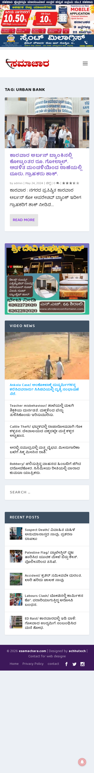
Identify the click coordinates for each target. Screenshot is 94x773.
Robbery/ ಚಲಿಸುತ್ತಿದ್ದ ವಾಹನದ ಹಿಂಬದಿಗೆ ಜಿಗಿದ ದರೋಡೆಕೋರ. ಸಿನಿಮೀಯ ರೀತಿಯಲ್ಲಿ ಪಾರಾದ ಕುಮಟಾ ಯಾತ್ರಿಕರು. (45, 469)
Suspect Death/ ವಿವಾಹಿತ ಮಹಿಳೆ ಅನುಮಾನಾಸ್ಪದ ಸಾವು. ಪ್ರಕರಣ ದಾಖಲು (50, 534)
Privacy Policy (33, 664)
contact (53, 664)
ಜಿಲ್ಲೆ (48, 183)
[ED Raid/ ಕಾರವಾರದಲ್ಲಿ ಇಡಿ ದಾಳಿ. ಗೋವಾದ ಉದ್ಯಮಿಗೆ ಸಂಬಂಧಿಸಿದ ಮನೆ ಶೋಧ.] (16, 622)
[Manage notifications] (82, 762)
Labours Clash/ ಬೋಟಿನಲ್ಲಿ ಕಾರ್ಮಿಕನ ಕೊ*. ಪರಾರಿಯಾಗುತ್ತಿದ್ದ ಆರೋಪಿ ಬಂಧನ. (54, 600)
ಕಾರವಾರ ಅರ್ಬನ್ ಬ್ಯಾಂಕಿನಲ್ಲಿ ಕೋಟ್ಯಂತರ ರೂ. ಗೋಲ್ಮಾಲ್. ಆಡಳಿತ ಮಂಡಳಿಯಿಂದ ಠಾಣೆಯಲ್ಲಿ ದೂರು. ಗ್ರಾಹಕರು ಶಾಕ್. (46, 165)
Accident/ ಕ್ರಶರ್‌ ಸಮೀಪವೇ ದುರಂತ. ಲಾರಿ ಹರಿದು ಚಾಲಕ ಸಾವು (53, 578)
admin (18, 183)
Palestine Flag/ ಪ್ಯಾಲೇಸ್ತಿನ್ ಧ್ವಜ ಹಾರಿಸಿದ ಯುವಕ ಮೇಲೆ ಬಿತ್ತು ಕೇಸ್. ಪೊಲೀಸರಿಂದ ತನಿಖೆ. (51, 557)
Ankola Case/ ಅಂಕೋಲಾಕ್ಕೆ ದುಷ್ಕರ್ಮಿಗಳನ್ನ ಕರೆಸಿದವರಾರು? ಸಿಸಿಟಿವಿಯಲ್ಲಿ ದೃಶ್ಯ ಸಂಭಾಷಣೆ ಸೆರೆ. (44, 390)
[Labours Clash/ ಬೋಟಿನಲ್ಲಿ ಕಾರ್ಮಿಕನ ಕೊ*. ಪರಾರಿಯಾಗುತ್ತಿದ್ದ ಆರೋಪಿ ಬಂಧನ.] (16, 599)
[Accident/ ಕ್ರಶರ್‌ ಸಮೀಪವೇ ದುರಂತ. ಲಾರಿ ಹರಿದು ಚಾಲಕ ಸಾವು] (16, 579)
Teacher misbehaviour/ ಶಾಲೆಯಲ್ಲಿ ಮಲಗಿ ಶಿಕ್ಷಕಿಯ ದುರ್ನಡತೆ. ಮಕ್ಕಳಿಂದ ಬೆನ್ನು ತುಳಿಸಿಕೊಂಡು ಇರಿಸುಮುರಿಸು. (42, 410)
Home (14, 664)
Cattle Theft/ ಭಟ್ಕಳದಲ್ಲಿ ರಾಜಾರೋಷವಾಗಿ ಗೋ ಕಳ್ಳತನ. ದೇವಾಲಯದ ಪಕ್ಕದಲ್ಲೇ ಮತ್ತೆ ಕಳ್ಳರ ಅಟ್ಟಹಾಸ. (46, 431)
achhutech (77, 651)
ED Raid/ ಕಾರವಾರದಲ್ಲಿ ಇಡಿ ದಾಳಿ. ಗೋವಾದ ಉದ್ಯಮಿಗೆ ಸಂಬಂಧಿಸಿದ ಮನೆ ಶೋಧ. (50, 623)
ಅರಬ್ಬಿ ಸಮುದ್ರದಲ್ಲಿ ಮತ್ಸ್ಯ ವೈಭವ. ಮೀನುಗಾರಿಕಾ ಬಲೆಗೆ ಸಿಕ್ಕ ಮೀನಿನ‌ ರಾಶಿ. (45, 450)
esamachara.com (32, 651)
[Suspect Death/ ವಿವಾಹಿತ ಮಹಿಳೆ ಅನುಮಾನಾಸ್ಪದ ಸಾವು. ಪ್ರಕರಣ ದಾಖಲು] (16, 533)
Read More (24, 220)
